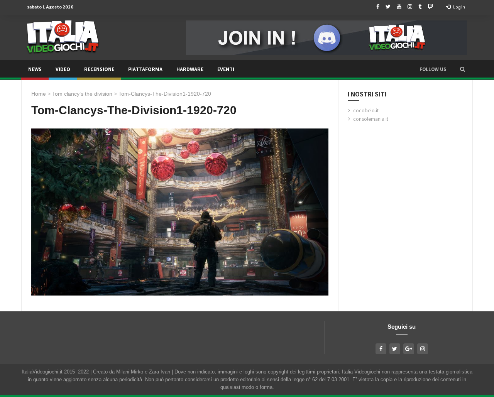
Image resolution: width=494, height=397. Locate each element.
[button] (462, 69)
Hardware (189, 69)
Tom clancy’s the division (82, 94)
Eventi (225, 69)
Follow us (433, 69)
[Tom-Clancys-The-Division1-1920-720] (179, 212)
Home (38, 94)
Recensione (99, 69)
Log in (458, 7)
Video (63, 69)
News (35, 69)
